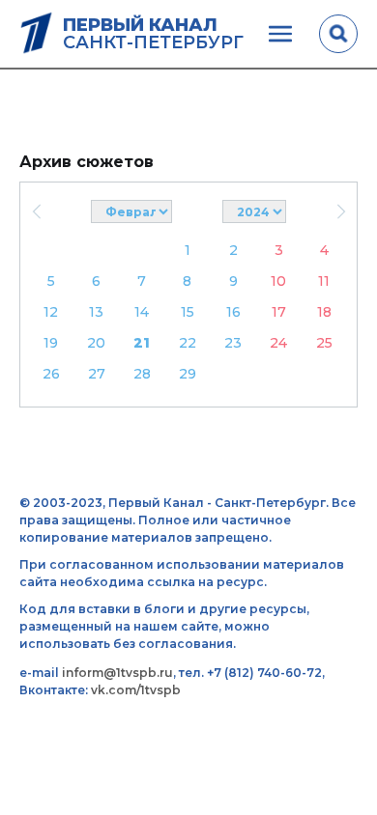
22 (187, 342)
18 (324, 312)
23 (233, 342)
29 (187, 373)
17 (279, 312)
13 (96, 312)
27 (96, 373)
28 (142, 373)
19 (51, 342)
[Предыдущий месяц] (36, 211)
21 (141, 342)
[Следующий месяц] (340, 211)
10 (278, 281)
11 (324, 281)
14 (141, 312)
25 (324, 342)
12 (51, 312)
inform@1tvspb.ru (117, 672)
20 (96, 342)
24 (278, 342)
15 (187, 312)
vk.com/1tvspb (136, 690)
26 (51, 373)
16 (233, 312)
